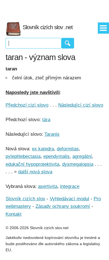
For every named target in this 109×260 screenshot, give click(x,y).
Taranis (52, 134)
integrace (69, 186)
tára (46, 119)
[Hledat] (67, 43)
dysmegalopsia (77, 164)
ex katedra (43, 148)
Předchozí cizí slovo (27, 105)
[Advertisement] (54, 8)
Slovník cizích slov (25, 198)
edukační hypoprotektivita (32, 164)
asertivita (47, 186)
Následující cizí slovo (80, 105)
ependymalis (56, 156)
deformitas (68, 148)
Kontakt (14, 214)
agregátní (82, 156)
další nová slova (35, 171)
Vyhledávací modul (69, 198)
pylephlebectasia (23, 156)
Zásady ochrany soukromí (62, 206)
